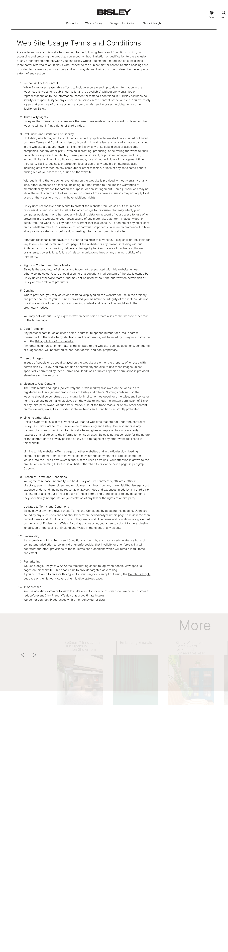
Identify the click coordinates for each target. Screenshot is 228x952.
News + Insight (152, 23)
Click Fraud (52, 595)
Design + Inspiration (122, 23)
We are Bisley (93, 23)
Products (72, 23)
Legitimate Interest (92, 595)
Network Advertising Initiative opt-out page (73, 578)
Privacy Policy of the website (54, 341)
